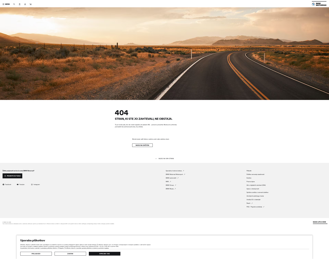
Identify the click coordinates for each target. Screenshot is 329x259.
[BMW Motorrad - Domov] (319, 4)
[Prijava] (25, 3)
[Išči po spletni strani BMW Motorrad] (14, 3)
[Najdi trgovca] (20, 3)
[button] (6, 4)
